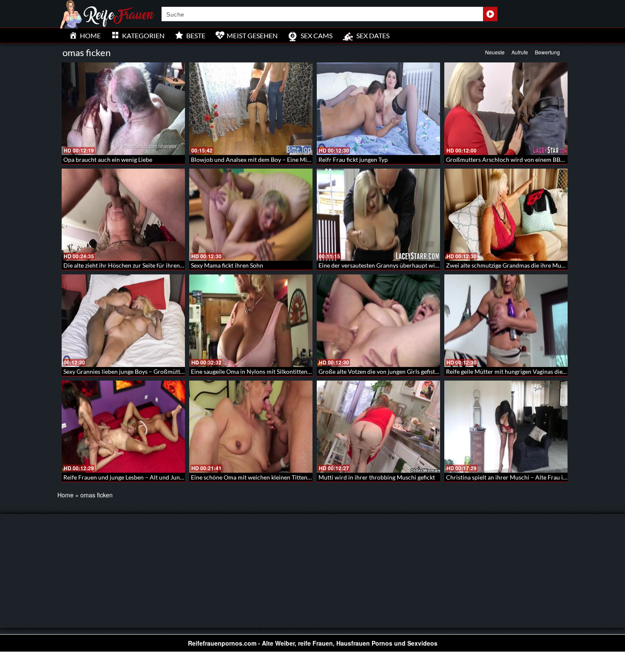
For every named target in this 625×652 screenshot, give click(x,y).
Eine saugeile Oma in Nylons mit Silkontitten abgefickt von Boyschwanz (284, 371)
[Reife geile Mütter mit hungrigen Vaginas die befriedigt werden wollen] (506, 320)
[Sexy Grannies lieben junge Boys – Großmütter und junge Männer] (123, 320)
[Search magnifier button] (490, 14)
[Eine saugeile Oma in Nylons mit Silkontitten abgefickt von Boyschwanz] (250, 320)
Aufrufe (519, 52)
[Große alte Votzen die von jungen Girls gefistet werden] (378, 320)
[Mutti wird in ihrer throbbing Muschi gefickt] (378, 427)
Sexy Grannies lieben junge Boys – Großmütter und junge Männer (149, 371)
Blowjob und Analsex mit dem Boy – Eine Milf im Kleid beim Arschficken (286, 159)
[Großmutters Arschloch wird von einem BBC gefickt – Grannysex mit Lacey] (506, 108)
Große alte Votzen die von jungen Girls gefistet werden (389, 371)
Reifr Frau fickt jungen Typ (353, 159)
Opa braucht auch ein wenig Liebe (107, 159)
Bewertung (547, 52)
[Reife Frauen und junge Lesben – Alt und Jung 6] (123, 427)
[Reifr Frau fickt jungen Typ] (378, 108)
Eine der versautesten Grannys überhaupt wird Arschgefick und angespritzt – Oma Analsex (437, 265)
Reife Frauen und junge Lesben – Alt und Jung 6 (125, 477)
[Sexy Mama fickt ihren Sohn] (250, 215)
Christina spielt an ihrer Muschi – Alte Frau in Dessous (518, 477)
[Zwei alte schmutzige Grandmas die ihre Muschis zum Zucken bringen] (506, 215)
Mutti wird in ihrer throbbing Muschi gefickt (376, 477)
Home (65, 495)
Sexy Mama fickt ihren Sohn (227, 265)
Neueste (495, 52)
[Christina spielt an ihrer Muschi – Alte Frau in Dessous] (506, 427)
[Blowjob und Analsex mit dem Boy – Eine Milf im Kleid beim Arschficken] (250, 108)
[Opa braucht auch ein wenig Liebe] (123, 108)
